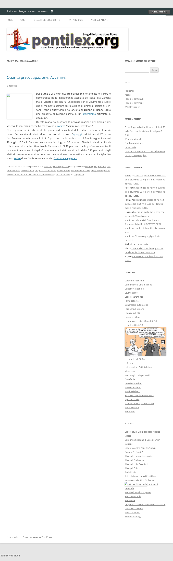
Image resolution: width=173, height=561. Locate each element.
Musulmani (130, 371)
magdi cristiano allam (45, 170)
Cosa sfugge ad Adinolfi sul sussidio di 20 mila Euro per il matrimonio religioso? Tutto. (145, 131)
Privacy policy (13, 536)
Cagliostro (79, 174)
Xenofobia (130, 411)
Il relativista (130, 472)
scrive (17, 158)
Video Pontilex (132, 407)
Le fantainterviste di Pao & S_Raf (141, 320)
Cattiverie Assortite (134, 280)
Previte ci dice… (132, 391)
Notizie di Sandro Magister (138, 492)
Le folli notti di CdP (134, 325)
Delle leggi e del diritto (47, 20)
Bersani (102, 166)
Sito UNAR (130, 500)
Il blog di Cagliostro (134, 460)
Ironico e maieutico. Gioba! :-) (139, 480)
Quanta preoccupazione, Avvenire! (36, 77)
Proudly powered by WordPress (37, 536)
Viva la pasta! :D (132, 512)
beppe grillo (91, 166)
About (23, 20)
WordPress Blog (133, 516)
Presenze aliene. (99, 20)
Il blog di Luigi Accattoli (136, 464)
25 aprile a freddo (133, 139)
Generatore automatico (136, 304)
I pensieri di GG (132, 312)
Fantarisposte (75, 20)
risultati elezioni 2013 (30, 174)
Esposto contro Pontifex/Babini (140, 447)
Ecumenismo (131, 292)
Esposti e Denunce (134, 296)
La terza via (130, 147)
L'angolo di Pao (132, 316)
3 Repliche (12, 85)
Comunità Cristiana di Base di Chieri (142, 439)
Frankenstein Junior (134, 143)
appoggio (78, 134)
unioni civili (48, 174)
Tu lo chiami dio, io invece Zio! (139, 403)
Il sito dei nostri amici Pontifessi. (141, 476)
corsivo (61, 126)
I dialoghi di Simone (134, 308)
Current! (129, 443)
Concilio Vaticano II (134, 288)
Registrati (129, 90)
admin (128, 175)
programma (89, 113)
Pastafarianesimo (133, 383)
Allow (159, 11)
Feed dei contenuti (134, 98)
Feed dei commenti (134, 102)
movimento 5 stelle (80, 170)
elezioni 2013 (27, 170)
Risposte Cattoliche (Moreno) (139, 395)
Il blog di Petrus (132, 468)
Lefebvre (129, 363)
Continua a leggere (65, 158)
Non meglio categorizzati (56, 166)
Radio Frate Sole (133, 496)
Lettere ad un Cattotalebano (139, 367)
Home (10, 20)
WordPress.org (132, 106)
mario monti (63, 170)
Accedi (128, 94)
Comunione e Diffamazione (138, 284)
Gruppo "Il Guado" (134, 451)
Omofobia (130, 379)
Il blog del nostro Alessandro (139, 455)
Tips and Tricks (132, 399)
